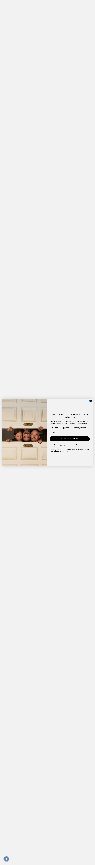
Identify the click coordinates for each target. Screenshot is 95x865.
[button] (6, 859)
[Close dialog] (90, 401)
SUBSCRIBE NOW (69, 439)
